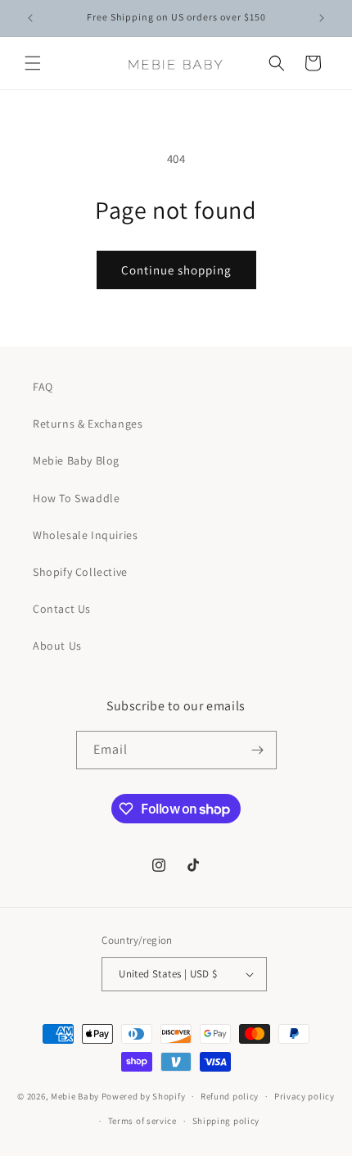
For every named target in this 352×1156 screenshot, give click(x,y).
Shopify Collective (80, 571)
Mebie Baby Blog (76, 460)
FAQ (43, 386)
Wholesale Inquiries (85, 535)
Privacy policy (304, 1096)
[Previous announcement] (30, 18)
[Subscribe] (258, 750)
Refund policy (230, 1096)
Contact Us (62, 608)
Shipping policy (226, 1121)
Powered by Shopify (144, 1096)
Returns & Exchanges (87, 423)
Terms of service (142, 1121)
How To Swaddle (76, 498)
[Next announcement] (322, 18)
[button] (33, 63)
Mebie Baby (75, 1096)
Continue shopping (176, 270)
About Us (57, 645)
